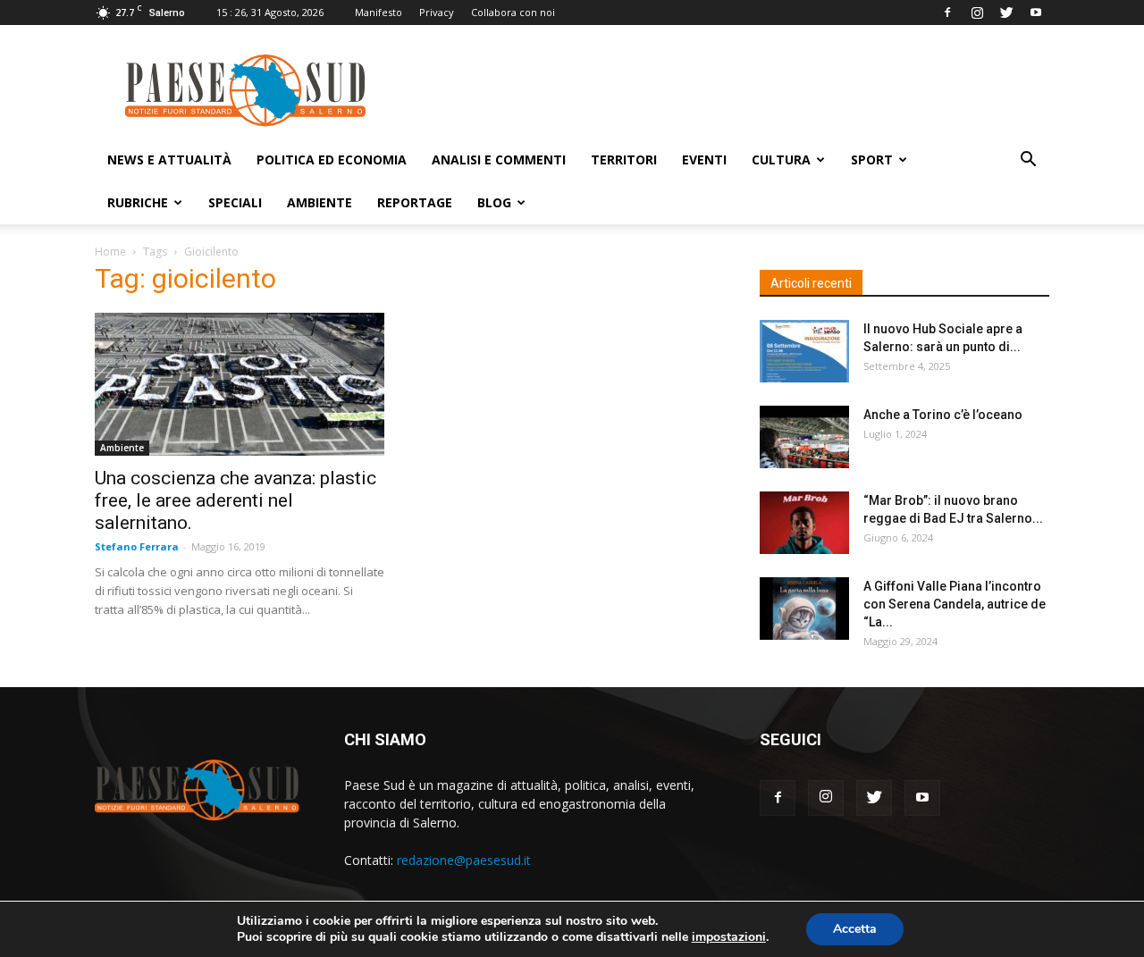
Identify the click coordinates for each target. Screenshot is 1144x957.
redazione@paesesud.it (464, 860)
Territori (624, 159)
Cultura (781, 159)
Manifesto (378, 12)
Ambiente (319, 202)
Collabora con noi (513, 12)
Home (110, 251)
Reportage (414, 202)
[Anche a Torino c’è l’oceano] (804, 437)
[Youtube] (1035, 12)
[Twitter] (1006, 12)
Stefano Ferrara (137, 546)
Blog (494, 202)
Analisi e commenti (499, 159)
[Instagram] (976, 12)
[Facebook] (947, 12)
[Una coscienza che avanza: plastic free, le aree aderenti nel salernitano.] (239, 384)
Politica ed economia (332, 159)
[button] (1027, 161)
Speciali (235, 202)
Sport (872, 159)
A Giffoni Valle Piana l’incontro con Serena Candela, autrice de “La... (954, 604)
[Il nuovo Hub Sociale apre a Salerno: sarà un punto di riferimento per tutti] (804, 351)
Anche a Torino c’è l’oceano (942, 414)
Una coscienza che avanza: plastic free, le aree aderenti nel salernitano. (235, 500)
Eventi (704, 159)
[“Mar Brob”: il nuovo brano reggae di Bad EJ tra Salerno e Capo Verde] (804, 522)
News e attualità (169, 159)
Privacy (436, 12)
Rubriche (137, 202)
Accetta (855, 928)
